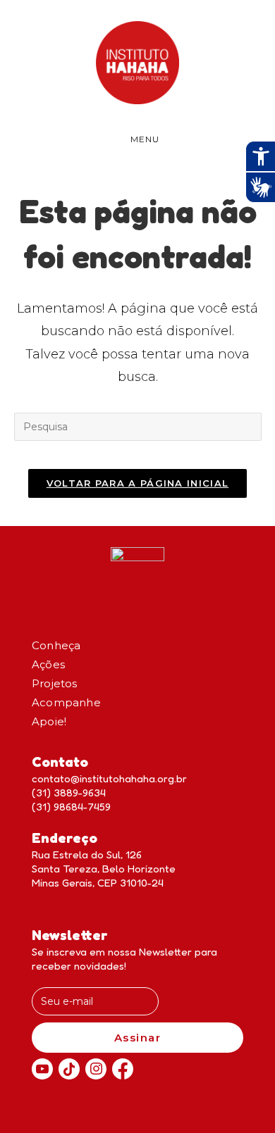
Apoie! (49, 721)
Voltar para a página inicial (137, 483)
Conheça (56, 645)
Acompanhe (66, 702)
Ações (48, 664)
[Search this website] (138, 425)
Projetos (55, 683)
